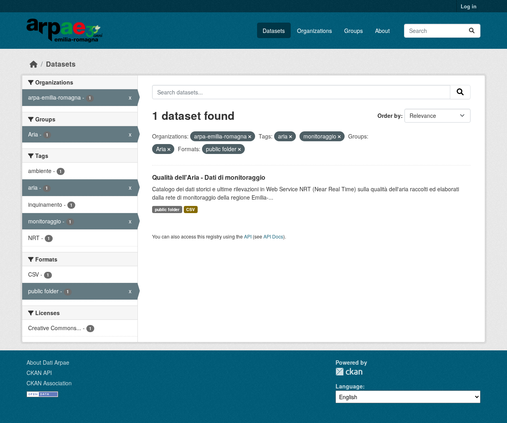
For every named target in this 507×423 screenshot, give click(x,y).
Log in (469, 6)
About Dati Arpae (48, 362)
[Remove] (249, 136)
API (248, 236)
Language (349, 386)
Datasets (274, 31)
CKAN (348, 371)
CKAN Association (49, 383)
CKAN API (39, 373)
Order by (389, 115)
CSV (190, 209)
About (382, 31)
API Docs (273, 236)
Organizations (314, 31)
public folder (167, 209)
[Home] (34, 64)
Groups (353, 31)
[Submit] (472, 31)
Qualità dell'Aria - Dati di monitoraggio (208, 177)
